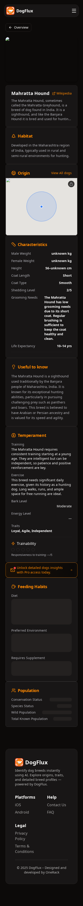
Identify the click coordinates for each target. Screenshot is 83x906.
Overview (21, 27)
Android (22, 812)
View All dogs (61, 173)
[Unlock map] (71, 184)
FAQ (50, 812)
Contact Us (56, 804)
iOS (18, 804)
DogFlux (24, 11)
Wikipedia (64, 93)
